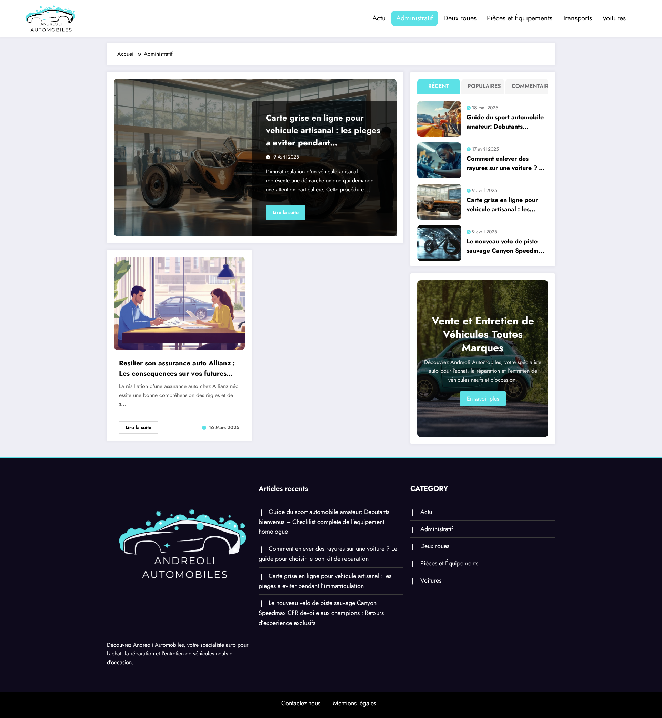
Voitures (614, 18)
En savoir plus (483, 399)
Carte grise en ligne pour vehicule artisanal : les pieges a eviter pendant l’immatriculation (323, 130)
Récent (438, 86)
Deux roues (460, 18)
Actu (379, 18)
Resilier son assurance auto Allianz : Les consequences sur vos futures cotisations (177, 368)
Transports (577, 18)
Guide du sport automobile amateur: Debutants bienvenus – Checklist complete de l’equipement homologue (505, 122)
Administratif (414, 18)
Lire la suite (286, 212)
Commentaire (528, 86)
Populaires (484, 86)
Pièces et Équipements (519, 18)
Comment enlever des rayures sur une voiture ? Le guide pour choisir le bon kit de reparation (507, 163)
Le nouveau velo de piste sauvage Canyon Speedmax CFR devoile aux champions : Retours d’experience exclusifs (506, 246)
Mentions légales (354, 703)
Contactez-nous (300, 703)
